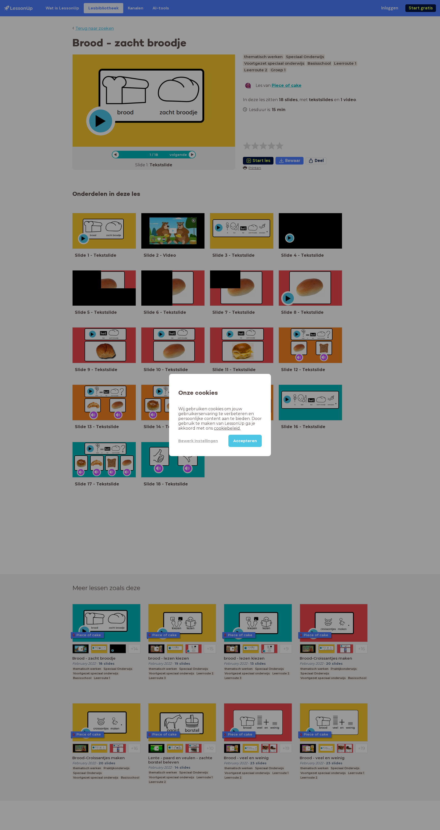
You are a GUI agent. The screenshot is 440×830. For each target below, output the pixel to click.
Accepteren (245, 441)
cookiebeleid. (227, 428)
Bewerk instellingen (198, 441)
